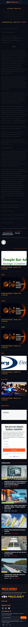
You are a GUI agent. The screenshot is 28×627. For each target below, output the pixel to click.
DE (6, 624)
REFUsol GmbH (17, 233)
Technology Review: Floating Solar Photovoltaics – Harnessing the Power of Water (15, 575)
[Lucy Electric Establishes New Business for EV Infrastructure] (14, 363)
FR (10, 624)
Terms (3, 622)
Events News (23, 22)
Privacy (21, 621)
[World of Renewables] (4, 597)
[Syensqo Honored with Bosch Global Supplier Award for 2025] (14, 337)
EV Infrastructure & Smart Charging (7, 502)
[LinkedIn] (6, 608)
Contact (7, 622)
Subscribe (23, 618)
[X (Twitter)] (3, 608)
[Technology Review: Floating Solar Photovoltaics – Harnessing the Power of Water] (14, 565)
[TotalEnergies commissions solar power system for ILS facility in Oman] (14, 543)
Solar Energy (4, 549)
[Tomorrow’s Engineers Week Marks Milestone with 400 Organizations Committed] (14, 284)
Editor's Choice (4, 478)
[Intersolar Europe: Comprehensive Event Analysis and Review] (14, 521)
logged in (11, 415)
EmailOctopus (17, 456)
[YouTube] (9, 608)
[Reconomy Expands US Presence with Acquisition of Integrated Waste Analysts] (14, 258)
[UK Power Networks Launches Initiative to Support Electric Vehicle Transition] (14, 389)
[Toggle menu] (20, 2)
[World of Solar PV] (16, 597)
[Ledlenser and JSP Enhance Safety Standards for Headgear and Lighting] (14, 310)
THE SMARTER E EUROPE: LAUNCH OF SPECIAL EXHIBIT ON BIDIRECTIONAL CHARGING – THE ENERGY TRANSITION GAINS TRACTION (15, 507)
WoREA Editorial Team (7, 22)
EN (3, 624)
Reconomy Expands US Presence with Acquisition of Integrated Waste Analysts (12, 271)
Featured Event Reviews (5, 527)
